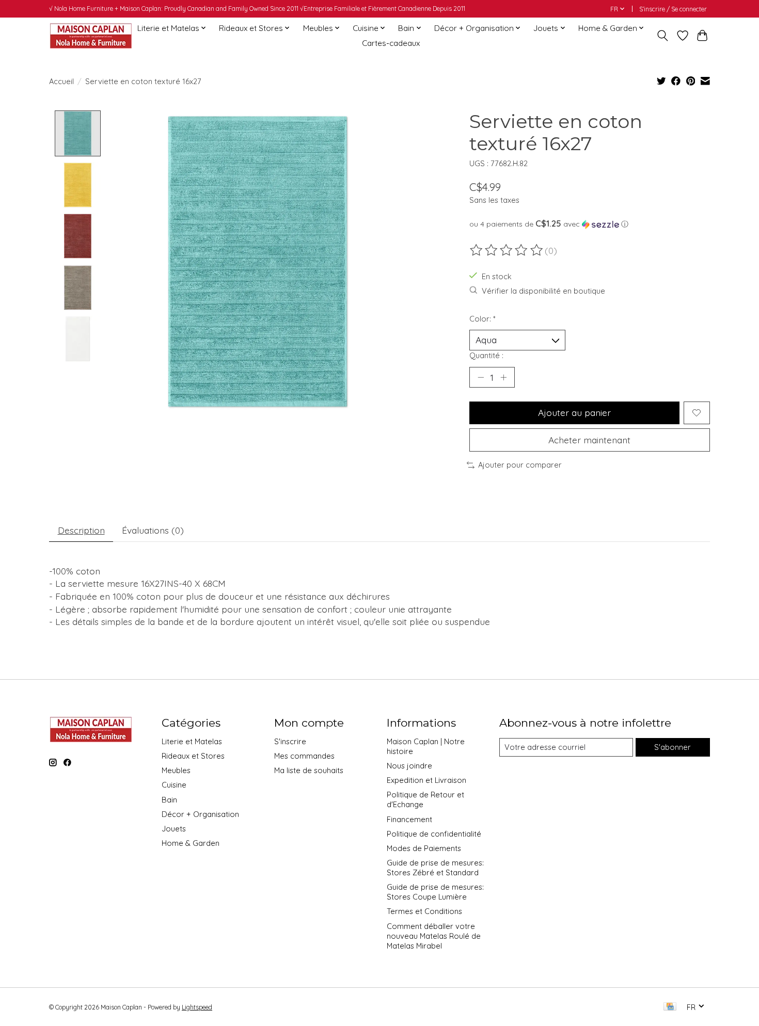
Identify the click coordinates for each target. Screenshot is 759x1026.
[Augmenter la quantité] (503, 377)
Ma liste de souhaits (308, 770)
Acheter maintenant (589, 439)
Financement (409, 819)
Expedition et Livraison (426, 780)
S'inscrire (290, 741)
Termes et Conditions (424, 911)
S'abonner (672, 747)
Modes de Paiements (424, 848)
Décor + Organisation (200, 814)
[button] (589, 224)
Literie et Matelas (192, 741)
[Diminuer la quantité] (480, 377)
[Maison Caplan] (90, 35)
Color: (482, 319)
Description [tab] (81, 530)
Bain (169, 800)
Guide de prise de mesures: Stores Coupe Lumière (435, 892)
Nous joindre (409, 766)
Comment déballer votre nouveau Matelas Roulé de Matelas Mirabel (434, 936)
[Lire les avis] (507, 250)
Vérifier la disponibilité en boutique (543, 291)
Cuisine (174, 785)
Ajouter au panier (574, 412)
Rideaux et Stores (193, 756)
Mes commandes (304, 756)
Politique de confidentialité (434, 834)
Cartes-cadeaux (391, 43)
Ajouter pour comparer (520, 465)
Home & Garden (190, 843)
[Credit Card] (669, 1007)
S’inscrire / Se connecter (673, 9)
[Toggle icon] (662, 35)
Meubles (176, 770)
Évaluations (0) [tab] (153, 530)
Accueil (61, 81)
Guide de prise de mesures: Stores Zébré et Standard (435, 867)
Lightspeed (197, 1007)
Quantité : (486, 355)
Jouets (174, 828)
